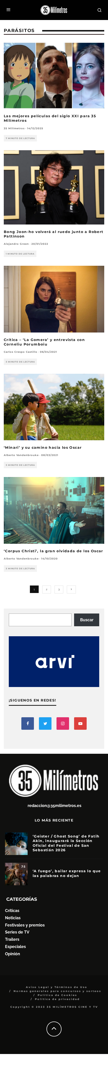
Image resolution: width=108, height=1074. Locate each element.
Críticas (12, 910)
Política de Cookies (57, 995)
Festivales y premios (25, 925)
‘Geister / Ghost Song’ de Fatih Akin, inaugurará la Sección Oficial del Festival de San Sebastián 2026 (66, 843)
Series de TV (17, 932)
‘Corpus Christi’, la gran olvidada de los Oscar (53, 551)
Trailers (12, 939)
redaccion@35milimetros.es (54, 805)
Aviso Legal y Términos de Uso (56, 987)
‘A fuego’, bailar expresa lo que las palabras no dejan (67, 873)
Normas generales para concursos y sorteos (57, 991)
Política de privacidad (57, 999)
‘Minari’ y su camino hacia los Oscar (43, 447)
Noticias (13, 918)
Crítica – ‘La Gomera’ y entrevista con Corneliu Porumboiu (44, 342)
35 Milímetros (14, 128)
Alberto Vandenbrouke (21, 455)
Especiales (15, 946)
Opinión (12, 954)
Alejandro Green (16, 244)
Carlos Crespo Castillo (20, 352)
